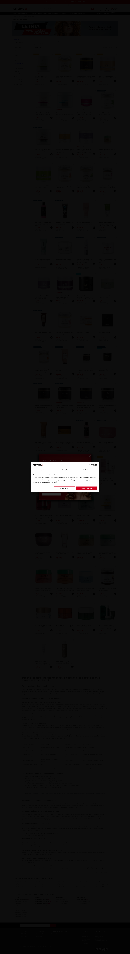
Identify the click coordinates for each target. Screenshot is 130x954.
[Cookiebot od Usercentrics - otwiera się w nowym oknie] (90, 465)
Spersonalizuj (64, 488)
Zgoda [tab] (42, 469)
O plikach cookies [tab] (87, 469)
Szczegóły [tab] (65, 469)
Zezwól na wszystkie (86, 488)
